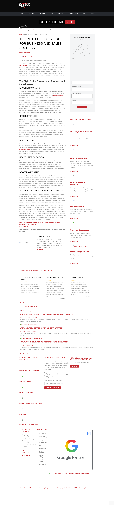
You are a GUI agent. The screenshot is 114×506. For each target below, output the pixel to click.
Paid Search (42, 464)
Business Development (24, 52)
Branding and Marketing (30, 403)
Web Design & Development (81, 132)
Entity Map (44, 488)
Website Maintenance (43, 441)
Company (31, 13)
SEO (52, 13)
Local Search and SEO (29, 371)
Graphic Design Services (79, 252)
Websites (42, 13)
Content (60, 13)
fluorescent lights (24, 149)
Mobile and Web (26, 392)
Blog (92, 13)
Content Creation (41, 451)
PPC (84, 13)
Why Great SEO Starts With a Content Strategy (41, 328)
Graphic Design (73, 13)
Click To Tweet (23, 226)
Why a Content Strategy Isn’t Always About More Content (46, 314)
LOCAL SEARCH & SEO (78, 158)
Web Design (42, 433)
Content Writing (41, 456)
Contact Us (37, 488)
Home (21, 13)
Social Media (25, 381)
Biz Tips (22, 414)
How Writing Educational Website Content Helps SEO (44, 342)
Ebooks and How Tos (28, 425)
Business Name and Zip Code (53, 380)
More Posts (40, 249)
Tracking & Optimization (79, 230)
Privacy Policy (28, 488)
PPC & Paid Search (77, 206)
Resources (70, 6)
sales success (23, 65)
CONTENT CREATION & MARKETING (79, 184)
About (21, 488)
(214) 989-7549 (26, 455)
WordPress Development (43, 437)
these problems (58, 95)
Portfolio (61, 6)
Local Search (42, 448)
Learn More (74, 366)
